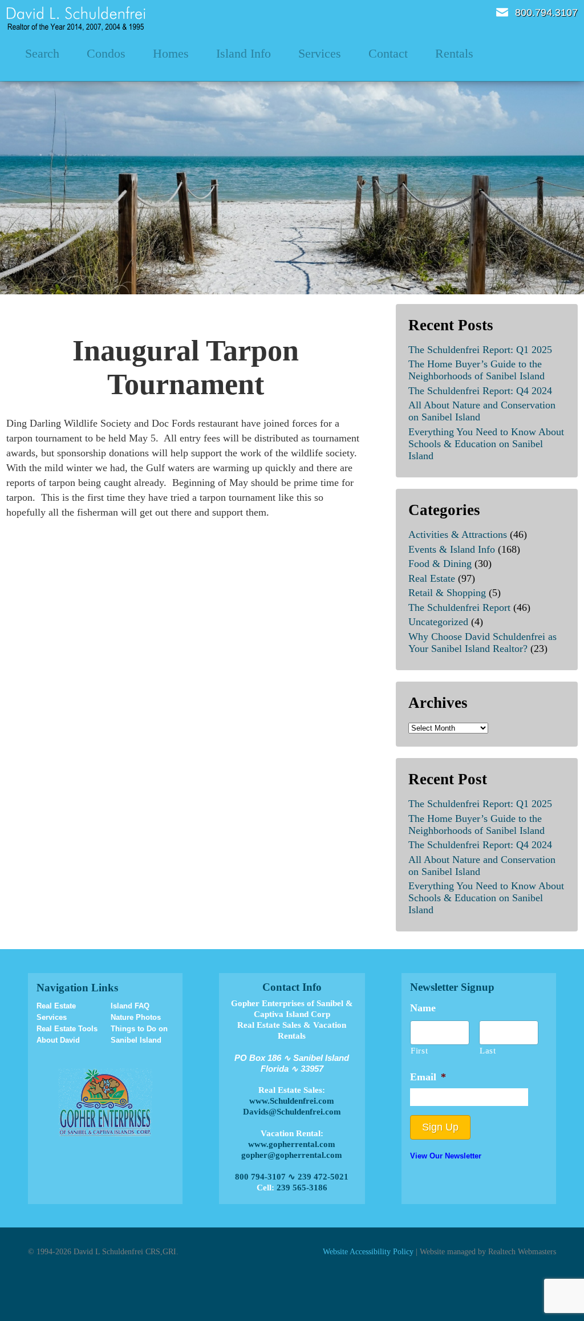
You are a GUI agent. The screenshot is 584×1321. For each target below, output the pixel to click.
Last (488, 1050)
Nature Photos (136, 1017)
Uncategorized (438, 621)
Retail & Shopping (447, 592)
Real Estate (431, 578)
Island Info (243, 53)
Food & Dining (440, 563)
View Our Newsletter (445, 1156)
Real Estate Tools (67, 1028)
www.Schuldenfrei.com (291, 1100)
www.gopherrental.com (291, 1144)
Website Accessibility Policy (368, 1251)
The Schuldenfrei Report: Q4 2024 (480, 390)
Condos (106, 53)
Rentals (454, 53)
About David (58, 1040)
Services (319, 53)
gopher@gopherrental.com (291, 1155)
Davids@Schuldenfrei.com (292, 1111)
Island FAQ (130, 1006)
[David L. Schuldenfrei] (76, 18)
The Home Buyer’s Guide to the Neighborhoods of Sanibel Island (476, 370)
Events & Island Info (451, 549)
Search (42, 53)
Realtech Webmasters (522, 1251)
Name (423, 1008)
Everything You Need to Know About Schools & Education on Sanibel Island (486, 443)
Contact (388, 53)
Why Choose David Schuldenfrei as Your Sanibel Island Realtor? (482, 642)
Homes (171, 53)
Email (502, 12)
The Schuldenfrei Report (459, 607)
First (419, 1050)
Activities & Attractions (457, 534)
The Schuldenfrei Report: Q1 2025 (480, 349)
